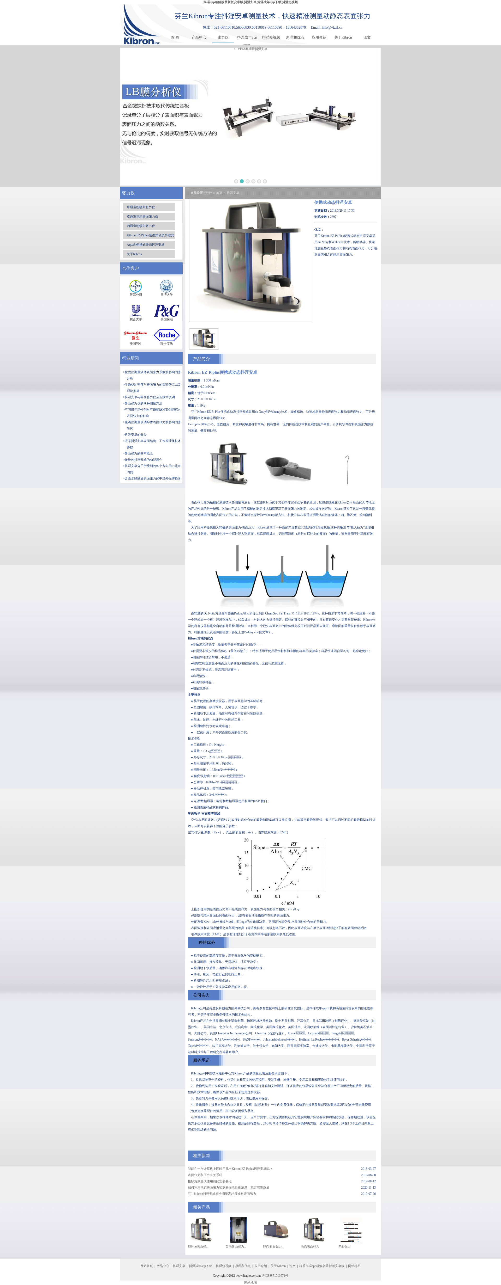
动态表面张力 (310, 1246)
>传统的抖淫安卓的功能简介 (142, 460)
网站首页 (146, 1266)
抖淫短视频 (271, 37)
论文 (367, 37)
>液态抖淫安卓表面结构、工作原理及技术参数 (152, 444)
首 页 (175, 37)
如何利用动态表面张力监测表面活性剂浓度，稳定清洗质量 (228, 1187)
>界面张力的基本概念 (138, 453)
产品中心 (199, 37)
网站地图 (354, 1266)
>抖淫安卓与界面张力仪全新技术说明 (149, 397)
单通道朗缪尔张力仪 (141, 207)
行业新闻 (130, 358)
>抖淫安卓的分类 (135, 434)
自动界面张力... (236, 1246)
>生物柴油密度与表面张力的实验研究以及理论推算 (152, 388)
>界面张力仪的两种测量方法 (142, 403)
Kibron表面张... (198, 1246)
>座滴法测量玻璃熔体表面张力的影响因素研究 (152, 425)
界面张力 (344, 1246)
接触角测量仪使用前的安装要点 (210, 1181)
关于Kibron (343, 37)
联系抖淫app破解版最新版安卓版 (321, 1266)
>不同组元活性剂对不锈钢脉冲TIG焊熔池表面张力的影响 (151, 413)
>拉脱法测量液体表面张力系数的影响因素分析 (152, 375)
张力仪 (223, 37)
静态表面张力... (273, 1246)
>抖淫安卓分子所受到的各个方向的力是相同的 (152, 469)
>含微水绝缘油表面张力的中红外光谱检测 (152, 478)
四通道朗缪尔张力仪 (141, 226)
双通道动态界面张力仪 (142, 216)
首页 (219, 193)
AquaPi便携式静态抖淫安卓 (145, 245)
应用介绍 (319, 37)
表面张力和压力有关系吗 (205, 1175)
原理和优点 (295, 37)
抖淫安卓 (233, 193)
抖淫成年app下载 (247, 38)
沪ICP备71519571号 (274, 1275)
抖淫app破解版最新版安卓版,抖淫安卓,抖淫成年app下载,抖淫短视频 (251, 2)
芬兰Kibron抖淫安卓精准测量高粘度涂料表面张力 (222, 1194)
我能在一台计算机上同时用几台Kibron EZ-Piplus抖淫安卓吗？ (230, 1169)
